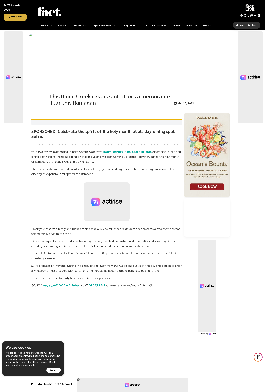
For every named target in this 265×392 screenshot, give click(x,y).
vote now (15, 17)
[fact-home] (49, 11)
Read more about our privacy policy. (30, 363)
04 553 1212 (96, 285)
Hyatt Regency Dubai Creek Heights (127, 152)
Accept (54, 370)
